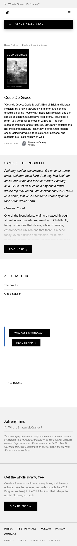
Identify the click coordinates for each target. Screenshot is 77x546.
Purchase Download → (29, 332)
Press (8, 528)
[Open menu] (69, 12)
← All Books (13, 382)
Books (25, 44)
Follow (46, 528)
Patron (60, 528)
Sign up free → (21, 506)
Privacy (9, 540)
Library (16, 44)
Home (7, 44)
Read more (18, 249)
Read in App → (26, 342)
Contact (10, 534)
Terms (22, 540)
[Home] (7, 12)
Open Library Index (29, 24)
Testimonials (26, 528)
